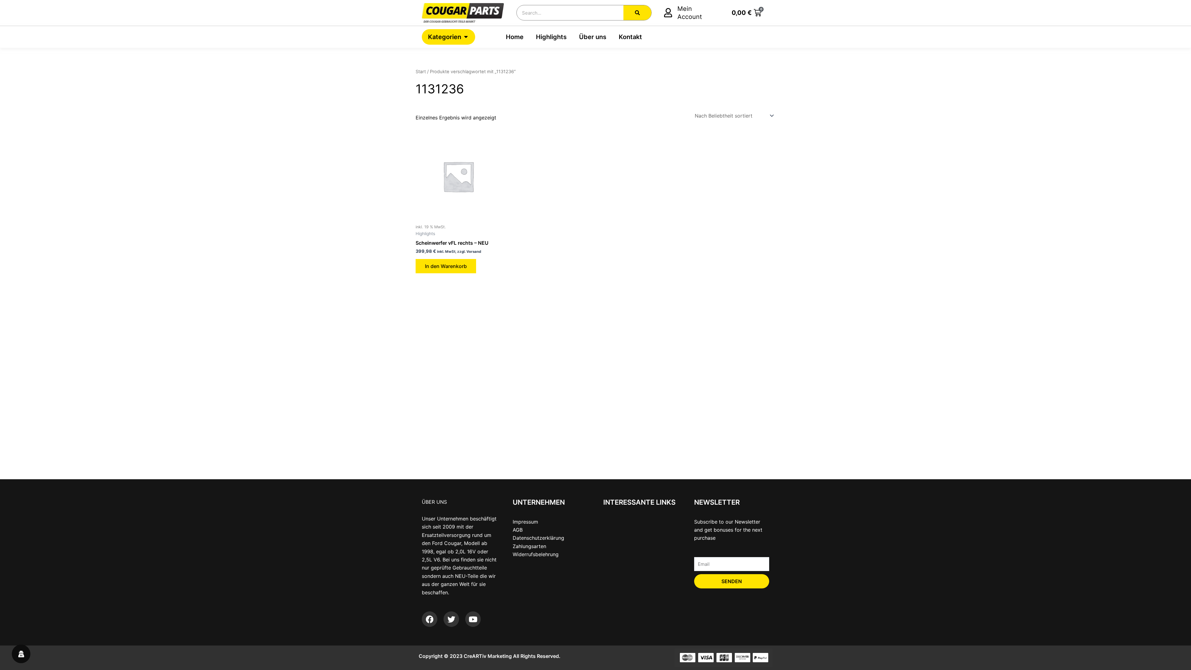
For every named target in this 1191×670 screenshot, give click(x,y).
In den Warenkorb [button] (446, 266)
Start (421, 71)
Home (515, 37)
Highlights (551, 37)
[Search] (637, 12)
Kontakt (630, 37)
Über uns (592, 37)
